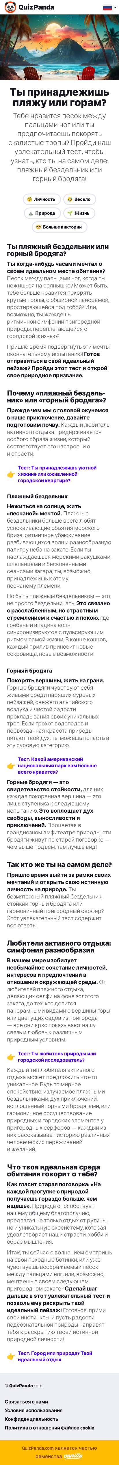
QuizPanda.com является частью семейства (59, 1452)
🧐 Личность (41, 199)
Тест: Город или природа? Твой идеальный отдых (55, 1356)
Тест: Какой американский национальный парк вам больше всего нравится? (57, 766)
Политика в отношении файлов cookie (49, 1427)
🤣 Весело (78, 199)
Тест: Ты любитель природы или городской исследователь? (57, 1057)
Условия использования (34, 1410)
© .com (23, 1385)
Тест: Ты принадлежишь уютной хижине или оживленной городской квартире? (57, 474)
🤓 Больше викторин (59, 226)
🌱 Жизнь (78, 213)
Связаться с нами (26, 1401)
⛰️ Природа (41, 213)
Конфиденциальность (31, 1419)
